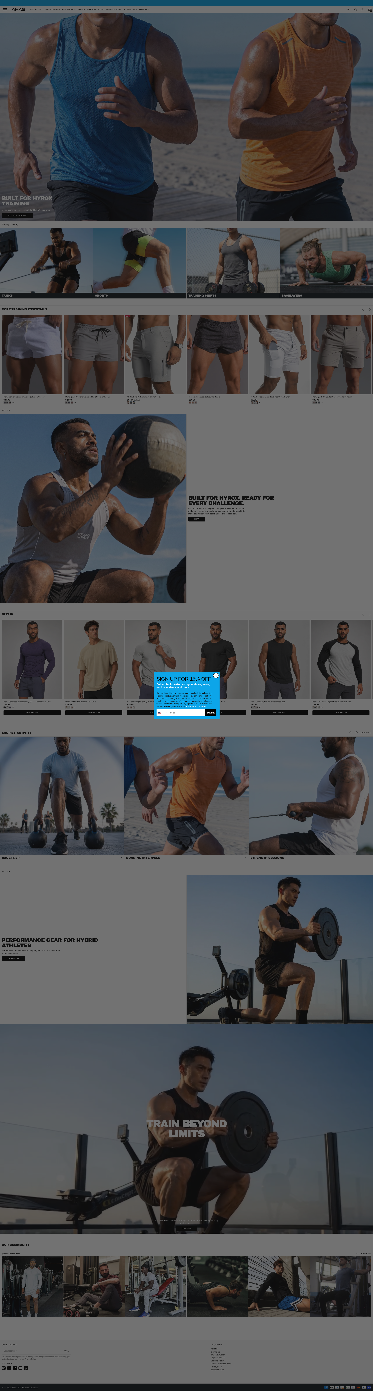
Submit (211, 712)
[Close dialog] (215, 675)
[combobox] (162, 712)
